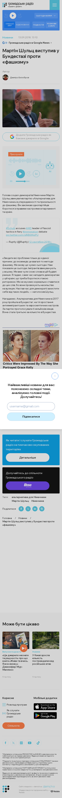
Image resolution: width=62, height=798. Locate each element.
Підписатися (31, 416)
